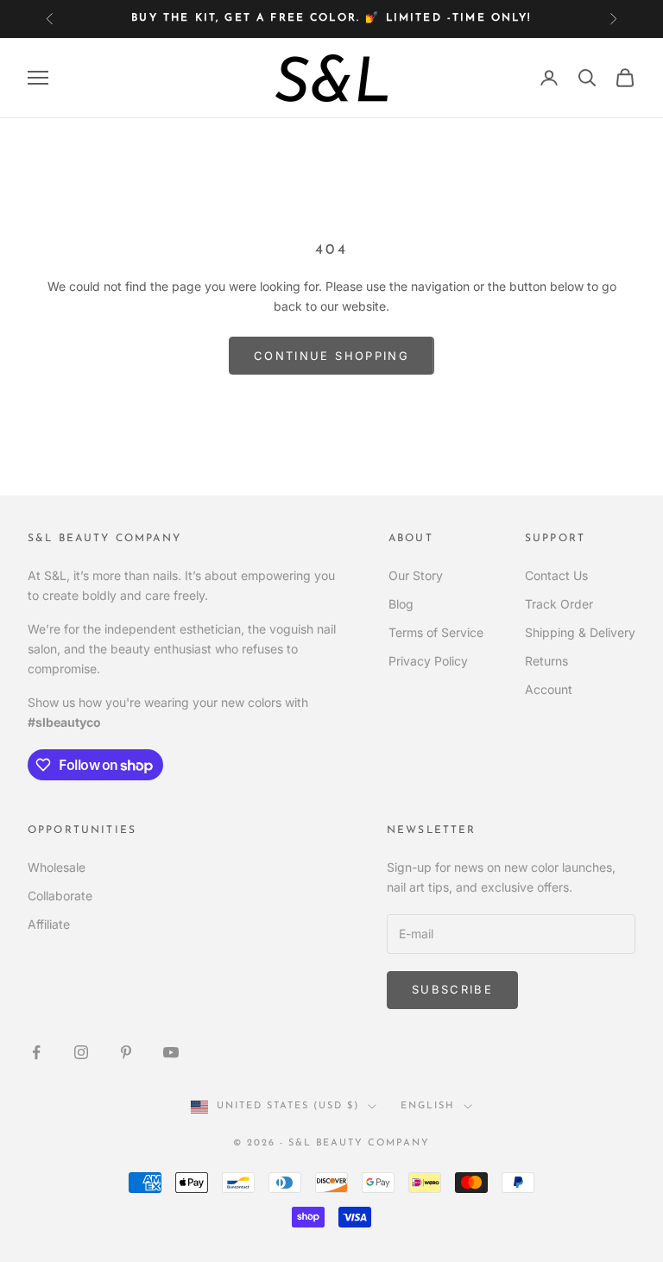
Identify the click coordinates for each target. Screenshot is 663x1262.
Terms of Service (435, 632)
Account (548, 689)
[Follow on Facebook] (36, 1052)
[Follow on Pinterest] (126, 1052)
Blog (401, 603)
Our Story (415, 575)
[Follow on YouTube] (171, 1052)
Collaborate (60, 895)
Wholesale (56, 867)
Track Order (559, 603)
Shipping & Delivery (580, 632)
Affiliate (49, 924)
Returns (546, 660)
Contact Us (556, 575)
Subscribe (452, 989)
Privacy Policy (428, 660)
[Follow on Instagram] (81, 1052)
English (428, 1106)
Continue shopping (331, 356)
